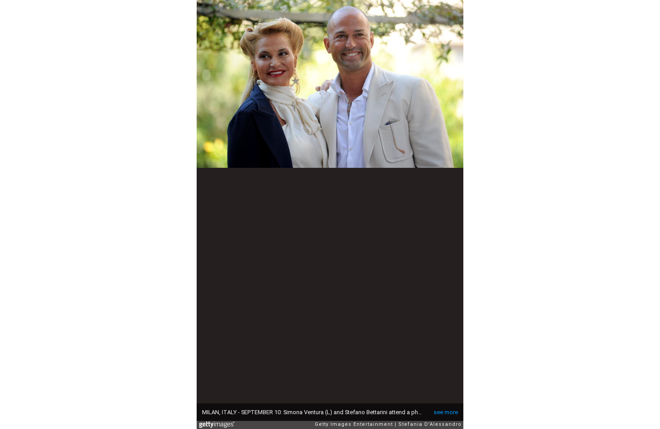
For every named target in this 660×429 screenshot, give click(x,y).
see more (446, 412)
